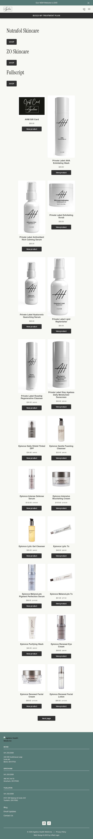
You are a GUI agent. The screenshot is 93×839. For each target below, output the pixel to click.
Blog (5, 807)
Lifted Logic (55, 835)
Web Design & (39, 835)
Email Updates (10, 811)
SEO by (47, 835)
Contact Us (8, 815)
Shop (11, 83)
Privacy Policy (61, 832)
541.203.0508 (9, 753)
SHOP (11, 42)
